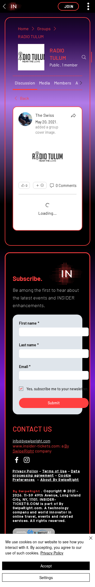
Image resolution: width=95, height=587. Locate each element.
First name (29, 323)
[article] (48, 168)
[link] (25, 82)
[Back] (4, 6)
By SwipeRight (27, 491)
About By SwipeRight (59, 480)
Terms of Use (54, 471)
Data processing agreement (46, 473)
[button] (68, 6)
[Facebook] (17, 460)
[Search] (84, 57)
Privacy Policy (25, 471)
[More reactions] (40, 185)
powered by (21, 532)
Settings (46, 577)
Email (25, 366)
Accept (46, 565)
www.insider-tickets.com (36, 445)
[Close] (87, 541)
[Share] (73, 115)
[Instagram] (27, 460)
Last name (29, 345)
